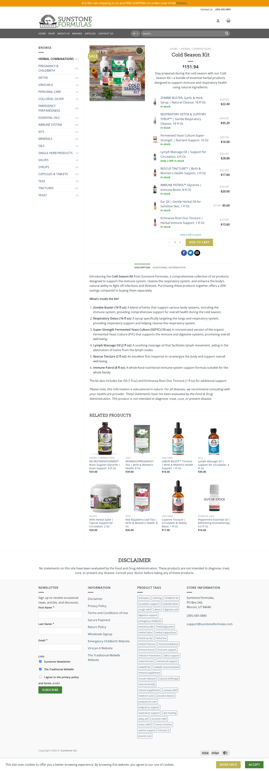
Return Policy (97, 627)
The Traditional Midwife (58, 669)
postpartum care (147, 701)
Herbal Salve (145, 632)
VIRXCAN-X (45, 85)
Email (43, 640)
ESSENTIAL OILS (49, 118)
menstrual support (167, 661)
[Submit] (227, 33)
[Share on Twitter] (191, 253)
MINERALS (45, 139)
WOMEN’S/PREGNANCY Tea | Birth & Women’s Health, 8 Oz (140, 465)
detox (157, 609)
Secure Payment (99, 620)
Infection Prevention (149, 655)
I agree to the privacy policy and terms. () (58, 680)
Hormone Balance (168, 644)
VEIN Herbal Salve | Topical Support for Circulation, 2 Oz (101, 523)
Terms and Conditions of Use (108, 613)
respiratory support (149, 713)
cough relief (144, 609)
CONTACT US (105, 33)
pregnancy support (148, 707)
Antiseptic (143, 598)
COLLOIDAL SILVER (51, 99)
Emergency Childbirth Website (109, 641)
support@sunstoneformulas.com (210, 624)
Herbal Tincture (146, 644)
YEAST (42, 195)
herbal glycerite (165, 626)
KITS (41, 132)
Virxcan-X (164, 730)
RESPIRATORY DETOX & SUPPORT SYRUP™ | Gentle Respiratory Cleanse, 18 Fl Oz (183, 119)
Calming (157, 598)
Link (56, 683)
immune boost (146, 649)
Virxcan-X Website (100, 648)
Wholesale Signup (100, 634)
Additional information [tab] (169, 267)
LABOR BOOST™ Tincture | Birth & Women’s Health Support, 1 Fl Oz (177, 465)
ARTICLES (90, 33)
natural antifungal (168, 678)
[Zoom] (94, 96)
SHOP (51, 33)
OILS (41, 146)
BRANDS (77, 33)
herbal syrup (145, 638)
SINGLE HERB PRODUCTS (55, 153)
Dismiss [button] (181, 3)
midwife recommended (166, 667)
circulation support (148, 603)
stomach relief (159, 718)
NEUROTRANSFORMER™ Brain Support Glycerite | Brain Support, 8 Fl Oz (104, 465)
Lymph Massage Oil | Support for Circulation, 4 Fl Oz (213, 465)
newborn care (145, 695)
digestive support (147, 615)
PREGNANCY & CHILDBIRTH (48, 68)
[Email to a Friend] (197, 253)
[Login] (218, 20)
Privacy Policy (97, 606)
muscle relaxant (147, 678)
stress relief (144, 724)
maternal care (145, 661)
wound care (144, 736)
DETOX (43, 78)
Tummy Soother (163, 724)
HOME (42, 33)
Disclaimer (95, 599)
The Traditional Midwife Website (104, 657)
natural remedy (146, 684)
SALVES (43, 160)
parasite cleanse (165, 695)
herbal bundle (146, 626)
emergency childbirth (149, 621)
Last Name (46, 624)
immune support (167, 649)
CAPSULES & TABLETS (53, 174)
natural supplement (149, 690)
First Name (46, 607)
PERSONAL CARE (49, 92)
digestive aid (171, 609)
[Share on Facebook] (184, 253)
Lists (41, 656)
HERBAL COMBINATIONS (56, 59)
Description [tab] (142, 267)
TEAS (41, 181)
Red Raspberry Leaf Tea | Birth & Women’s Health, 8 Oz (142, 523)
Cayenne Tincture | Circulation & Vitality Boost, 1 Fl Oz (174, 523)
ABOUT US (63, 33)
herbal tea (161, 638)
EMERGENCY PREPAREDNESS (49, 108)
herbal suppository (165, 632)
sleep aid (143, 718)
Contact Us (206, 9)
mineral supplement (149, 672)
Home (174, 48)
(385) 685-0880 (223, 9)
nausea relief (170, 690)
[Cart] (228, 20)
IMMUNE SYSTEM (50, 125)
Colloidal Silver (170, 603)
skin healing (169, 713)
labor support (171, 655)
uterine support (147, 730)
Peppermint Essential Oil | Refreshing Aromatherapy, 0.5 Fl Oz (214, 523)
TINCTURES (46, 188)
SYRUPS (43, 167)
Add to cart (199, 242)
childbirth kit (172, 598)
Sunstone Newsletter (56, 661)
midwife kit (144, 667)
